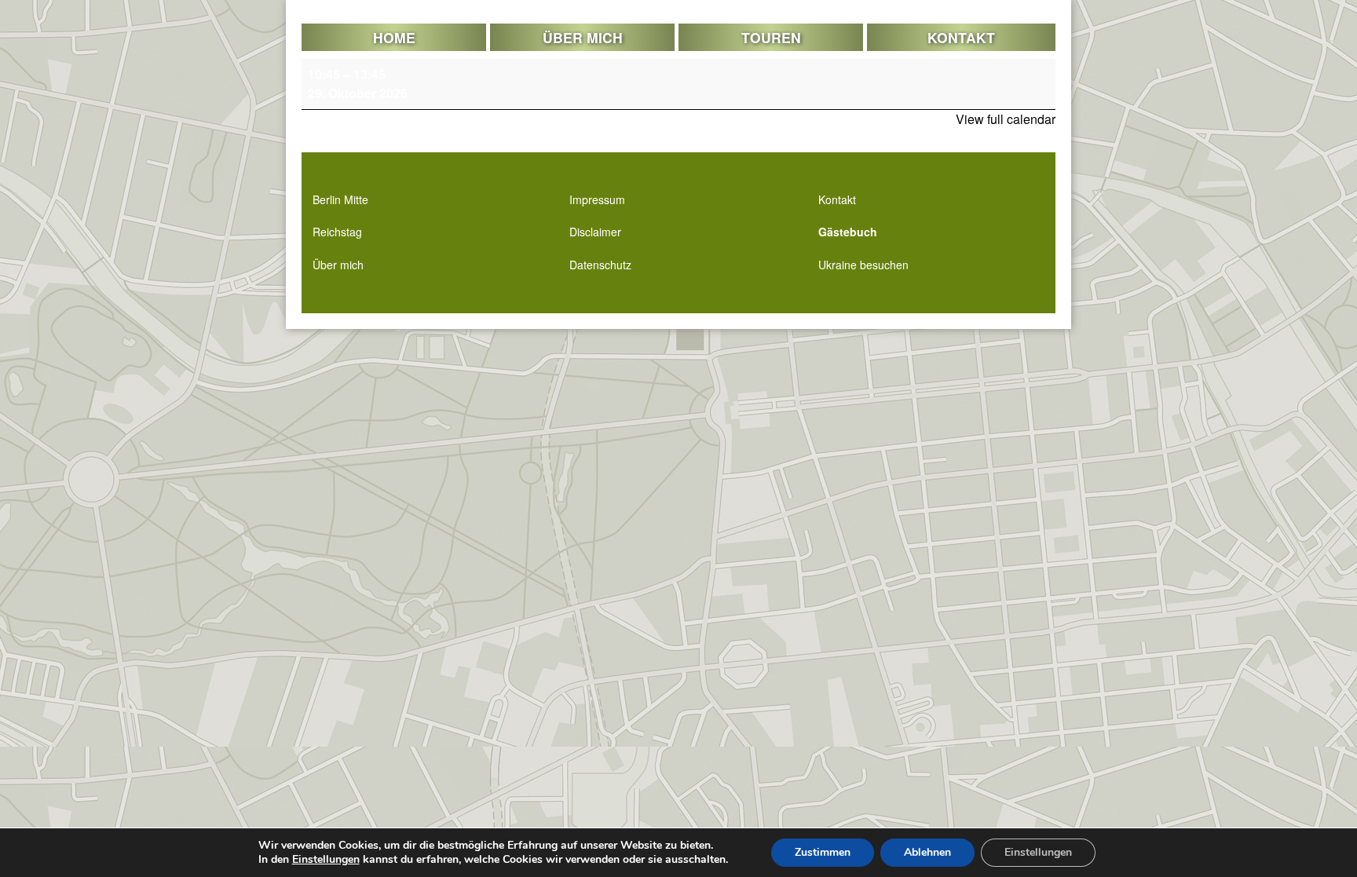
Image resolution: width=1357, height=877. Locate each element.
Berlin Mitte (340, 199)
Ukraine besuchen (863, 264)
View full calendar (1005, 119)
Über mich (583, 37)
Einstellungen (326, 860)
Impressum (597, 199)
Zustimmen (822, 852)
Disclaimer (595, 231)
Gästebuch (847, 231)
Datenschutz (600, 264)
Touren (771, 37)
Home (394, 37)
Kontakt (961, 37)
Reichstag (337, 231)
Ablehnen (927, 852)
